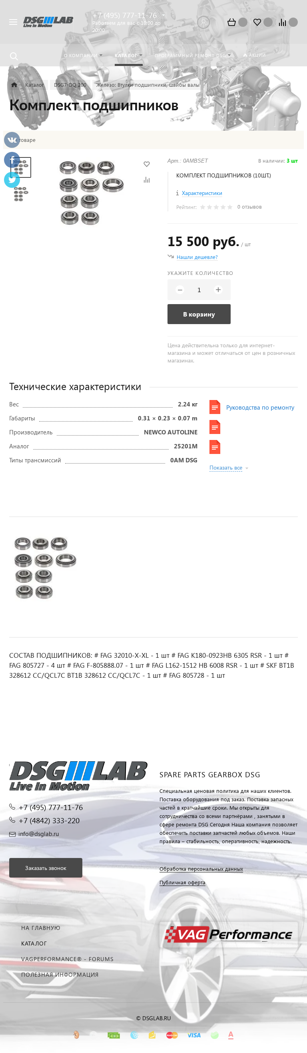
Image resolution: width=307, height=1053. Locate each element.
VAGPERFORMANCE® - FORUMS (67, 959)
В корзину (199, 314)
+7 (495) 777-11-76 (124, 15)
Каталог (34, 943)
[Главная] (14, 85)
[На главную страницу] (48, 22)
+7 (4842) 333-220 (49, 820)
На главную (40, 928)
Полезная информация (60, 974)
